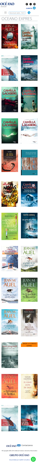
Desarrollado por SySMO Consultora (19, 460)
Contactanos (27, 445)
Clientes (29, 8)
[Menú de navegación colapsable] (5, 12)
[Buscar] (29, 13)
